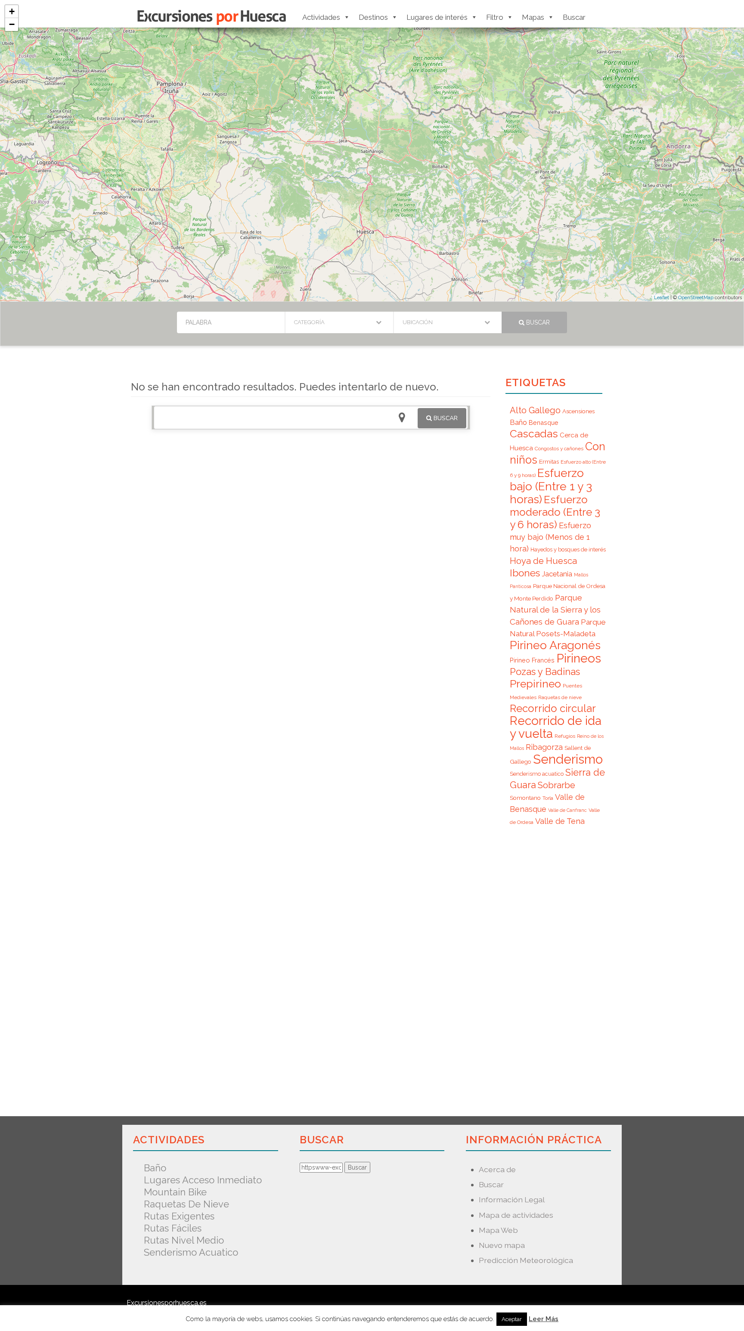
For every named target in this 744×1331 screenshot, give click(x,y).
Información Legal (512, 1199)
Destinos (373, 17)
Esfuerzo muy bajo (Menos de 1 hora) (550, 537)
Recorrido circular (553, 708)
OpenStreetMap (695, 297)
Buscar (574, 17)
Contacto (324, 1315)
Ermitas (549, 461)
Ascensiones (578, 411)
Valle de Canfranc (567, 810)
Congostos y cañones (559, 449)
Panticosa (520, 586)
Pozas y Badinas (545, 671)
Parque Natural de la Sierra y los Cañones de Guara (555, 609)
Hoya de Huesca (543, 561)
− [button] (12, 24)
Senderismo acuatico (537, 774)
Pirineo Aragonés (555, 645)
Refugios (565, 736)
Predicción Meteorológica (526, 1260)
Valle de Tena (560, 821)
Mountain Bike (175, 1192)
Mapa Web (498, 1230)
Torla (547, 798)
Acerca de (497, 1169)
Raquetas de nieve (560, 697)
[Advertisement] (310, 559)
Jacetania (557, 574)
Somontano (525, 797)
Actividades (321, 17)
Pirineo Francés (532, 660)
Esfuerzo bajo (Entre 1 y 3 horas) (551, 486)
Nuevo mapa (502, 1245)
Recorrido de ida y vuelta (555, 727)
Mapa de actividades (516, 1215)
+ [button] (12, 11)
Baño (518, 422)
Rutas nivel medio (184, 1240)
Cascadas (534, 433)
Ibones (525, 573)
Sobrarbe (556, 785)
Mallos (581, 574)
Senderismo (568, 759)
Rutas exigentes (179, 1216)
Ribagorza (544, 747)
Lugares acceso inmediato (203, 1180)
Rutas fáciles (173, 1228)
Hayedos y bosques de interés (568, 549)
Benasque (543, 422)
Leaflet (661, 297)
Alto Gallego (535, 410)
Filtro (494, 17)
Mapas (533, 17)
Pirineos (578, 658)
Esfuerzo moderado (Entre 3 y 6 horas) (555, 512)
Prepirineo (535, 684)
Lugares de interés (437, 17)
